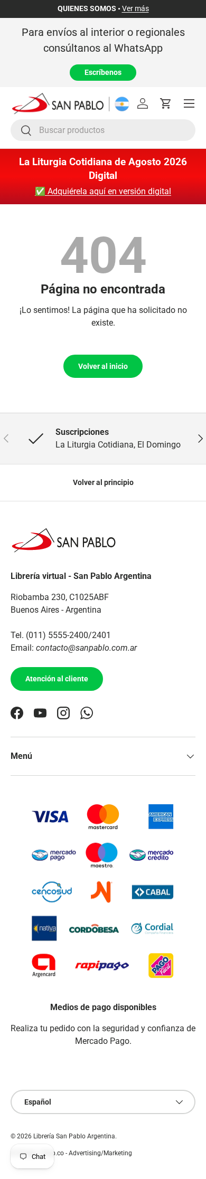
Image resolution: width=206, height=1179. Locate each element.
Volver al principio (103, 482)
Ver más (135, 8)
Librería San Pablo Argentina (74, 1136)
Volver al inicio (103, 366)
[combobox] (103, 130)
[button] (165, 103)
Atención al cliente (56, 678)
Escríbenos (103, 72)
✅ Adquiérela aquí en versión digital (103, 191)
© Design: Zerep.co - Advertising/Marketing (71, 1153)
